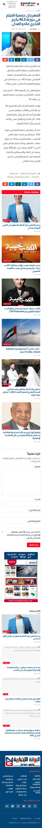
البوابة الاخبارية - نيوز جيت (28, 822)
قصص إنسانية (7, 782)
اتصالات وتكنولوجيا (36, 783)
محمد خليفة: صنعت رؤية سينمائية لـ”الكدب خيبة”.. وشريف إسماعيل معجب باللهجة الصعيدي (22, 268)
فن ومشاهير (30, 10)
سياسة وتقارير (21, 788)
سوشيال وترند (21, 785)
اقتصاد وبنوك (35, 787)
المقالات (23, 776)
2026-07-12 (36, 315)
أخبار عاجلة (6, 427)
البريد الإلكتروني (34, 510)
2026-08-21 (36, 231)
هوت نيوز (9, 792)
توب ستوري (7, 303)
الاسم (37, 499)
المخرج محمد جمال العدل (28, 173)
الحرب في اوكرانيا (36, 791)
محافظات (6, 663)
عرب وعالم (23, 795)
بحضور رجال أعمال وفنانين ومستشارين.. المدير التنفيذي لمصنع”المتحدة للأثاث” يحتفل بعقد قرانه (21, 392)
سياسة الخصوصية (26, 818)
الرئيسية (37, 818)
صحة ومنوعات (21, 792)
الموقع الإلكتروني (33, 521)
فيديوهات (9, 779)
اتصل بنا (14, 818)
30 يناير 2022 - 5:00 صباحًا (18, 29)
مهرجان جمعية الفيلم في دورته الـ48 (18, 177)
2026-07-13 (36, 274)
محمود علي (33, 29)
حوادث (5, 694)
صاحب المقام (14, 173)
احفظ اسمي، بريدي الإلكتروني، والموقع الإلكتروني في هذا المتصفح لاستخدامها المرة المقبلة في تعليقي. (23, 535)
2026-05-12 (36, 441)
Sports (37, 776)
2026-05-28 (36, 355)
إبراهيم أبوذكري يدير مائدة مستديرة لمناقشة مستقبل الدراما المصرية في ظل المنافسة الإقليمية (21, 435)
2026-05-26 (36, 398)
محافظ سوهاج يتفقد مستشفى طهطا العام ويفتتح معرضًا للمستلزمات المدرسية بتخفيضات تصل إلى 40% (22, 732)
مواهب (10, 788)
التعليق (36, 466)
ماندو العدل (35, 177)
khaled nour (13, 822)
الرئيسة (38, 10)
